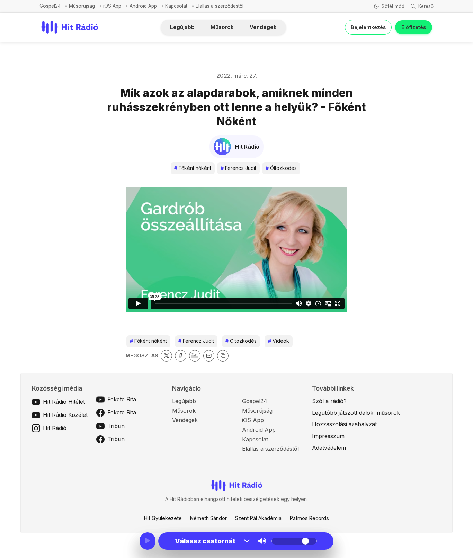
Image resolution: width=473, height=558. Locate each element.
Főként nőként (192, 168)
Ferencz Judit (238, 168)
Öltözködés (281, 168)
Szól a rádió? (329, 400)
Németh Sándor (208, 518)
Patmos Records (309, 518)
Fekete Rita (121, 399)
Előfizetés (413, 27)
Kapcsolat (176, 6)
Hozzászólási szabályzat (344, 424)
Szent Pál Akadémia (258, 518)
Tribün (116, 425)
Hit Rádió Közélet (65, 414)
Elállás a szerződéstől (219, 6)
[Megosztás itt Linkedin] (194, 356)
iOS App (112, 6)
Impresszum (328, 435)
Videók (278, 341)
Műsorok (222, 27)
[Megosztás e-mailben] (209, 356)
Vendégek (263, 27)
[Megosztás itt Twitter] (166, 356)
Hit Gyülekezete (163, 518)
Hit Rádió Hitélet (64, 401)
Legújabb (182, 27)
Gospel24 (50, 6)
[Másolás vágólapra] (223, 356)
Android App (143, 6)
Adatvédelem (329, 447)
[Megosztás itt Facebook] (180, 356)
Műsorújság (82, 6)
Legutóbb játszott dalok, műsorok (356, 412)
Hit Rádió (54, 427)
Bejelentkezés (368, 27)
